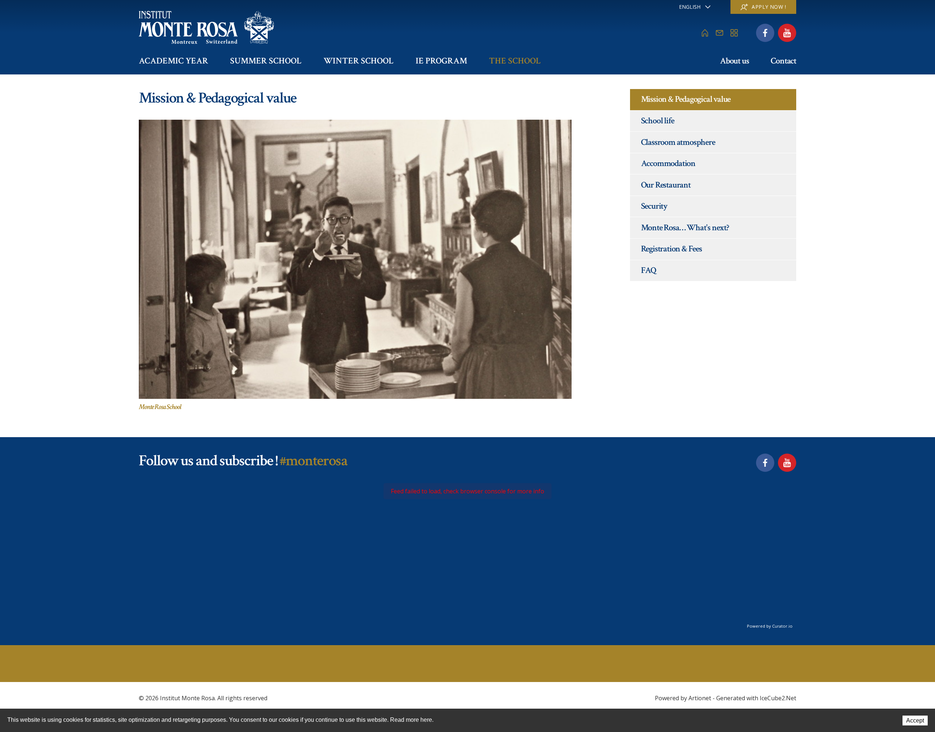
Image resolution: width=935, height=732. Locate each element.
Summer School (266, 60)
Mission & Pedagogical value (686, 99)
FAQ (648, 270)
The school (515, 60)
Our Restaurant (666, 184)
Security (654, 206)
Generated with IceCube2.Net (756, 698)
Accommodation (668, 163)
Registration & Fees (671, 248)
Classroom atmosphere (678, 142)
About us (734, 60)
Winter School (359, 60)
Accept (915, 720)
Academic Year (173, 60)
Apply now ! (769, 6)
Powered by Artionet (683, 698)
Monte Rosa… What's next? (685, 227)
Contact (783, 60)
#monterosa (313, 461)
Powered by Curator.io (770, 626)
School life (657, 120)
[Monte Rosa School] (355, 259)
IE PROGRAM (441, 60)
